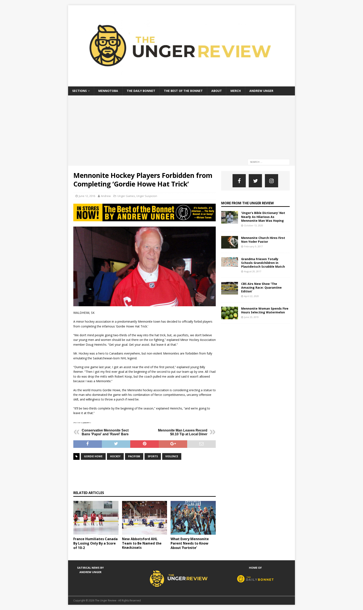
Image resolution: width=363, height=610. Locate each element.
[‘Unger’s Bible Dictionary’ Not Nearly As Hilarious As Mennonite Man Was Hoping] (229, 217)
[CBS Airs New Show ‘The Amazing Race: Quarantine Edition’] (229, 288)
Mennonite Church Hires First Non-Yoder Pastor (263, 240)
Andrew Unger (261, 91)
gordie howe (93, 456)
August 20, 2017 (252, 271)
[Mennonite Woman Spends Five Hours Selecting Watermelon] (229, 313)
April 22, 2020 (251, 296)
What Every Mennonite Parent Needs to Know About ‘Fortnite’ (190, 543)
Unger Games (126, 196)
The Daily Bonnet (141, 91)
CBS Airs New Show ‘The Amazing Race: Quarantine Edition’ (261, 287)
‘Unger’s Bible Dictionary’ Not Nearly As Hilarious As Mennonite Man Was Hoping (263, 216)
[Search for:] (269, 162)
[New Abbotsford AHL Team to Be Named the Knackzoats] (144, 518)
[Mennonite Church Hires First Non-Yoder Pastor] (229, 242)
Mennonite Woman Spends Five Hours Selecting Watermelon (264, 310)
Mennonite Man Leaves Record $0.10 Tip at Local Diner (182, 432)
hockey (115, 456)
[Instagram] (271, 180)
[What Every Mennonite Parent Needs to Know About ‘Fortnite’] (193, 518)
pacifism (134, 456)
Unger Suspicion (146, 196)
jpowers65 (85, 423)
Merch (235, 91)
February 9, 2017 (253, 246)
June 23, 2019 (251, 317)
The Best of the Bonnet (183, 91)
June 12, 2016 (87, 196)
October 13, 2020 (253, 225)
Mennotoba (108, 91)
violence (171, 456)
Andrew (106, 196)
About (216, 91)
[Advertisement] (181, 127)
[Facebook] (239, 180)
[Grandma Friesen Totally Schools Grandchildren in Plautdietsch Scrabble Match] (229, 262)
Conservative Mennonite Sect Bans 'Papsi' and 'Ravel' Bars (105, 432)
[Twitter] (255, 180)
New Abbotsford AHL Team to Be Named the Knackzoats (142, 543)
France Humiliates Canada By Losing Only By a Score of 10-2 (95, 543)
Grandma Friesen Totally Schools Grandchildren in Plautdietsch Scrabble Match (263, 263)
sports (153, 456)
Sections (79, 91)
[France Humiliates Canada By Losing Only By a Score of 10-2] (95, 518)
